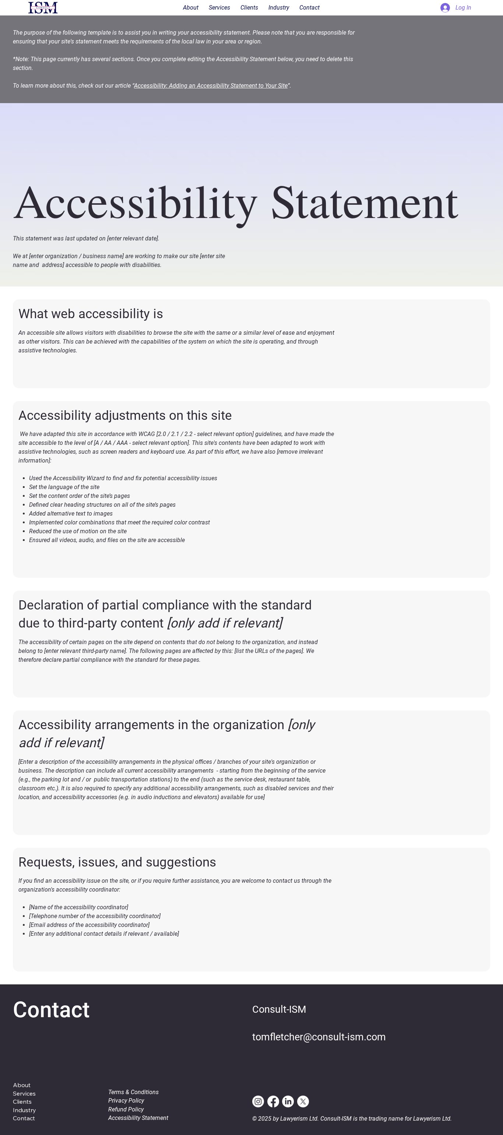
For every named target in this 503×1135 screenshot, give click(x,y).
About (22, 1085)
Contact (24, 1118)
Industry (24, 1110)
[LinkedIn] (288, 1101)
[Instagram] (258, 1101)
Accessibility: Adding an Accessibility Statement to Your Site (211, 85)
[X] (303, 1101)
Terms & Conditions (133, 1092)
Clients (22, 1101)
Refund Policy (126, 1109)
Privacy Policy (126, 1100)
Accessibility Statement (138, 1117)
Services (24, 1093)
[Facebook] (273, 1101)
